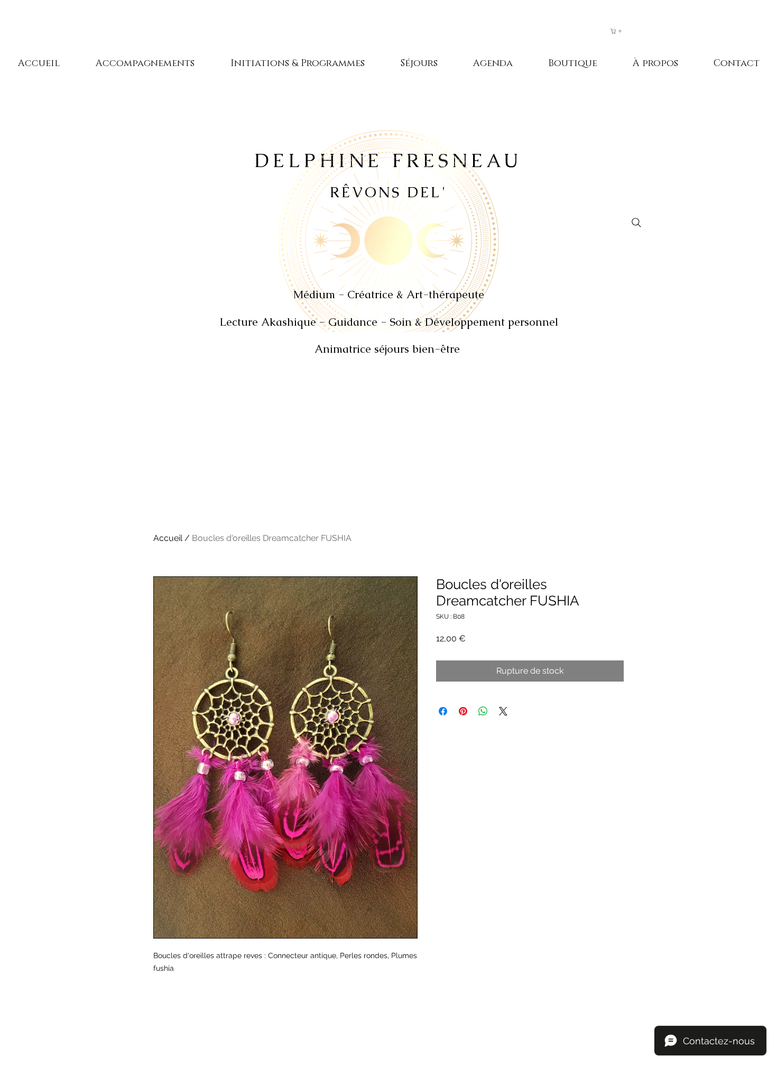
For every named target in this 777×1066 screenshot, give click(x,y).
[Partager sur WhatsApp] (483, 711)
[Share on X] (503, 711)
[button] (621, 31)
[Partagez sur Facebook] (443, 711)
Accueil (167, 538)
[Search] (636, 223)
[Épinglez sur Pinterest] (463, 711)
